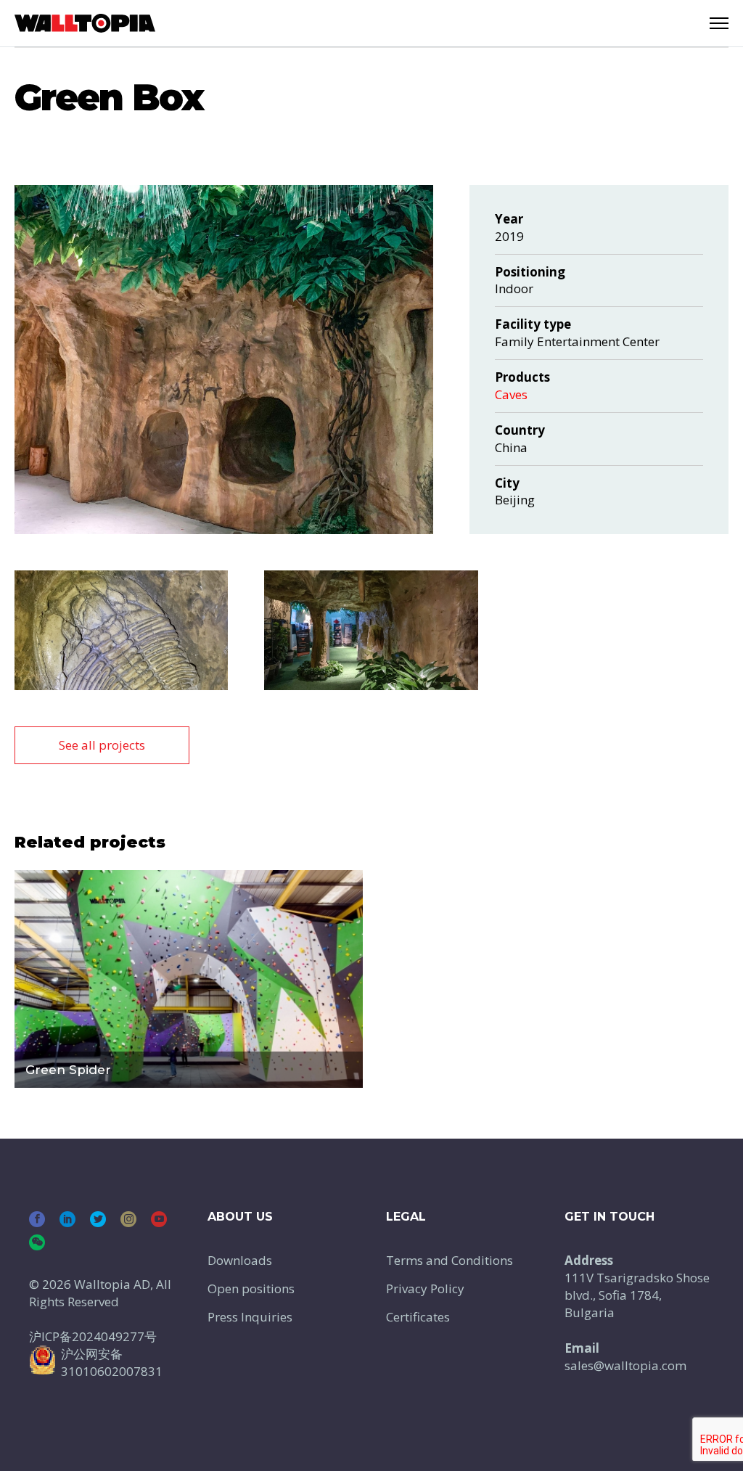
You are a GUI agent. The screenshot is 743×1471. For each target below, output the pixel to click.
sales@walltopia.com (625, 1365)
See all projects (102, 745)
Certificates (418, 1316)
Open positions (251, 1288)
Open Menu (719, 23)
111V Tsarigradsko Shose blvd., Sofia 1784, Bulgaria (637, 1295)
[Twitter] (98, 1219)
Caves (511, 394)
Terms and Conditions (449, 1260)
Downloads (240, 1260)
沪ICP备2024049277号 (93, 1336)
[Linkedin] (67, 1219)
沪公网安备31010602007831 (112, 1362)
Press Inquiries (250, 1316)
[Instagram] (128, 1219)
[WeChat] (37, 1242)
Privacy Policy (425, 1288)
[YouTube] (159, 1219)
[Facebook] (37, 1219)
